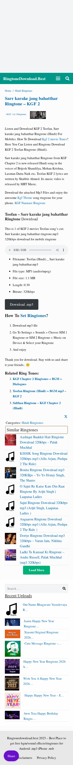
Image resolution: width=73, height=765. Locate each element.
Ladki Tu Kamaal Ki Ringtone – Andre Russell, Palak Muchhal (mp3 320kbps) (42, 557)
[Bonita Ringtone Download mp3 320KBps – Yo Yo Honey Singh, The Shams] (10, 477)
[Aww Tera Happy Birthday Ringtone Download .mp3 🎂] (12, 718)
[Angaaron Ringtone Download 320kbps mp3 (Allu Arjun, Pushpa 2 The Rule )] (10, 526)
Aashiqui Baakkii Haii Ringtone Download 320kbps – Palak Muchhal (42, 442)
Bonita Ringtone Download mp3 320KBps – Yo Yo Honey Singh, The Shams (42, 474)
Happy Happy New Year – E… (44, 695)
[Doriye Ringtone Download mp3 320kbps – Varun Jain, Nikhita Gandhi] (10, 543)
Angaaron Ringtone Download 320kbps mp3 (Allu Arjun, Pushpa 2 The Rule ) (43, 524)
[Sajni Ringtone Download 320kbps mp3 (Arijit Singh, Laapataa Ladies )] (10, 510)
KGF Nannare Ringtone (30, 203)
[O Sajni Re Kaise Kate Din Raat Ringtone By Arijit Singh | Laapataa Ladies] (10, 493)
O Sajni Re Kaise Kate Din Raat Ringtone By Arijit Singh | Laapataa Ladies (42, 491)
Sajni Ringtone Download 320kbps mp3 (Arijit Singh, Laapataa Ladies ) (44, 507)
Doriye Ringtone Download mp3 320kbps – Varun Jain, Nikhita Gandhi (42, 540)
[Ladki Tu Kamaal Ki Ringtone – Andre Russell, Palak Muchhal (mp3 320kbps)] (10, 559)
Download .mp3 (21, 304)
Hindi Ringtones (32, 422)
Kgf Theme (24, 197)
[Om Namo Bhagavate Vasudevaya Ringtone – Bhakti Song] (12, 615)
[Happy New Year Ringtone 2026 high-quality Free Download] (12, 672)
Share (11, 756)
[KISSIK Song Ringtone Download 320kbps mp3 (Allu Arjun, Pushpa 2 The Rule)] (10, 461)
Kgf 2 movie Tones (54, 139)
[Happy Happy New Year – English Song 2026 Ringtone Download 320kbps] (13, 707)
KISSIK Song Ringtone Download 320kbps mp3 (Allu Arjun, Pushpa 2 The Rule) (43, 458)
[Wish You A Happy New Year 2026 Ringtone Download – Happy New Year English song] (12, 689)
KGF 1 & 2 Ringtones (16, 114)
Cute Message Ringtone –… (43, 643)
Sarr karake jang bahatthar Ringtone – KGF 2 (31, 101)
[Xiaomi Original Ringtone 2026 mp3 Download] (12, 637)
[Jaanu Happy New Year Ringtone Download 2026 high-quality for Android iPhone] (12, 625)
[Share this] (65, 416)
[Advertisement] (36, 36)
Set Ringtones (33, 315)
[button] (58, 78)
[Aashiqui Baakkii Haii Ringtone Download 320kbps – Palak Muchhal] (10, 444)
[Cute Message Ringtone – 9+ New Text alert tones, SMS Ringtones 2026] (13, 655)
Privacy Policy (46, 757)
